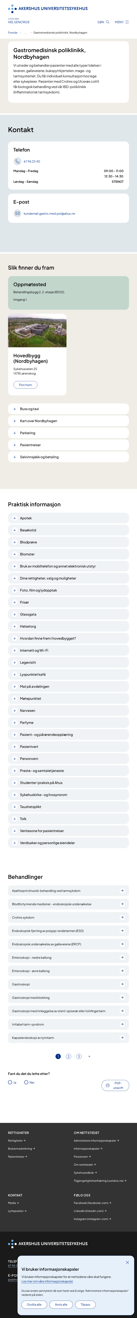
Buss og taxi (29, 409)
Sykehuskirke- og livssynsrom (43, 794)
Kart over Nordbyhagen (38, 421)
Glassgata (28, 614)
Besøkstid (28, 530)
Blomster (27, 554)
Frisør (24, 602)
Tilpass (85, 1304)
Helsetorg (28, 626)
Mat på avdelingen (34, 686)
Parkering (27, 433)
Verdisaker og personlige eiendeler (47, 843)
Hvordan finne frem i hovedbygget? (48, 638)
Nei (32, 1082)
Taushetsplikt (30, 806)
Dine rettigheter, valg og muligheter (48, 578)
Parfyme (26, 722)
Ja (14, 1082)
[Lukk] (127, 1262)
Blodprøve (28, 542)
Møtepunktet (30, 698)
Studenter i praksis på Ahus (41, 782)
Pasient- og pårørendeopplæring (46, 734)
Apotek (26, 518)
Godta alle (34, 1304)
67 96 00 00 (16, 1265)
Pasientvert (29, 746)
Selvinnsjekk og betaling (39, 457)
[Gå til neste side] (89, 1056)
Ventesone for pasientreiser (42, 831)
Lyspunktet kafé (33, 674)
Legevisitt (28, 662)
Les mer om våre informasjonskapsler (47, 1281)
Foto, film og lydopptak (38, 590)
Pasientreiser (30, 445)
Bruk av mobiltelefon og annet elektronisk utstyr (58, 566)
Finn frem (25, 385)
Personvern (29, 758)
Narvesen (27, 710)
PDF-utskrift (118, 1085)
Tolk (23, 819)
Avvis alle (61, 1304)
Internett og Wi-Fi (34, 650)
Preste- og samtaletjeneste (42, 770)
